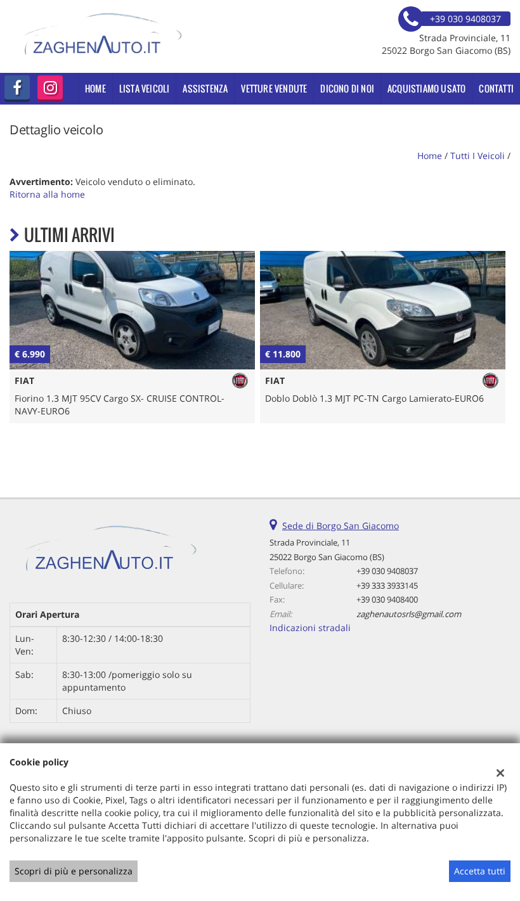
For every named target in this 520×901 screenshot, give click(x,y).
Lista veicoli (144, 88)
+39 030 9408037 (387, 571)
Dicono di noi (347, 88)
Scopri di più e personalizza (74, 871)
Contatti (496, 88)
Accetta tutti (479, 871)
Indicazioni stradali (310, 628)
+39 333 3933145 (387, 585)
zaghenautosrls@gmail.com (408, 614)
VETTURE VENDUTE (274, 88)
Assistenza (205, 88)
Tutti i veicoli (477, 156)
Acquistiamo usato (426, 88)
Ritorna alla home (47, 194)
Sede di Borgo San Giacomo (340, 526)
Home (95, 88)
